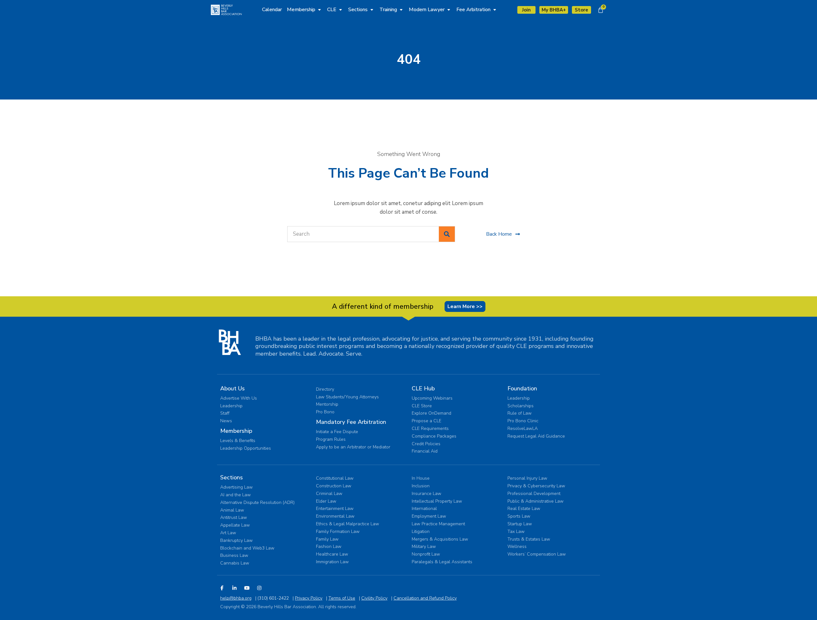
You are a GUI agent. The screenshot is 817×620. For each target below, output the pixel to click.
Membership (236, 431)
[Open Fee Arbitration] (494, 9)
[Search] (447, 234)
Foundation (522, 388)
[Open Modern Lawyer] (448, 9)
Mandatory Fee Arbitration (351, 422)
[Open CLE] (340, 9)
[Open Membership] (319, 9)
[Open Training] (401, 9)
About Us (232, 388)
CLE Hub (423, 388)
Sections (231, 477)
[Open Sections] (371, 9)
